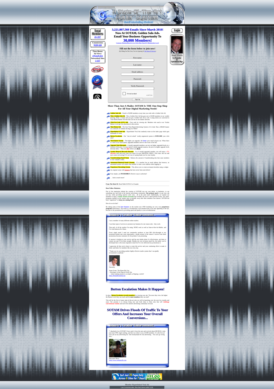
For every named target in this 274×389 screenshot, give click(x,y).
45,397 (97, 37)
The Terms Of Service (150, 51)
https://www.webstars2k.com (117, 360)
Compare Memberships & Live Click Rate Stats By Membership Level (137, 43)
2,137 (97, 60)
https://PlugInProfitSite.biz (117, 275)
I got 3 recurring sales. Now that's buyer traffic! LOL (137, 387)
